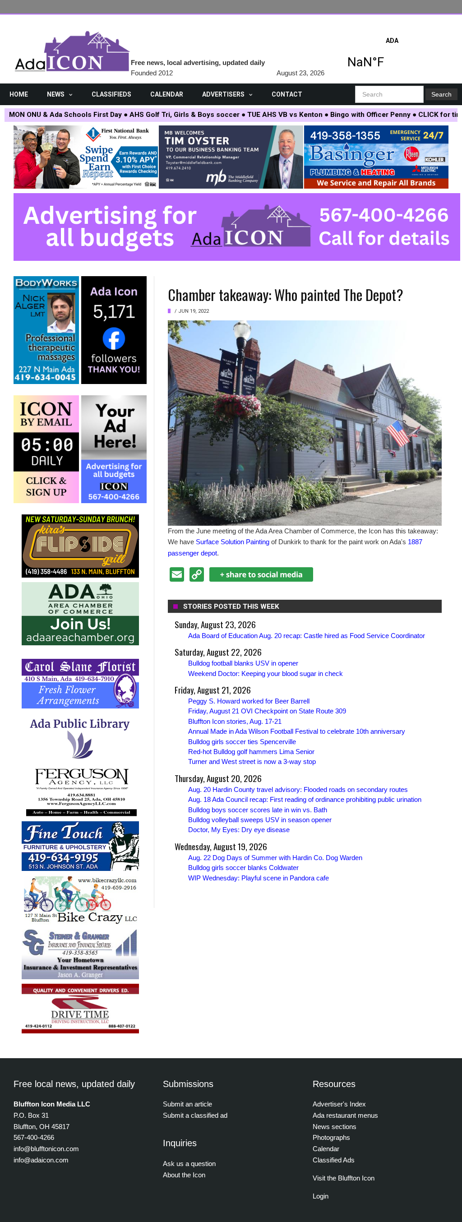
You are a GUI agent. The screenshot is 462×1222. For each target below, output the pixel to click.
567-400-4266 (34, 1137)
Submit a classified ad (195, 1115)
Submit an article (187, 1104)
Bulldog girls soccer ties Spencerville (242, 741)
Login (320, 1196)
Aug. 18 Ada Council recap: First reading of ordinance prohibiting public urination (304, 799)
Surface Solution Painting (232, 542)
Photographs (331, 1137)
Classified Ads (334, 1160)
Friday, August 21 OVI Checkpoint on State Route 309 (267, 711)
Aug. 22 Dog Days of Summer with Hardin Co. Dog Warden (275, 857)
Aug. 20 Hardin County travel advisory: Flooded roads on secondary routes (298, 789)
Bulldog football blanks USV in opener (243, 663)
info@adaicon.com (41, 1160)
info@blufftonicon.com (46, 1149)
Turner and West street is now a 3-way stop (252, 761)
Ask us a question (189, 1163)
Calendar (166, 94)
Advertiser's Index (339, 1104)
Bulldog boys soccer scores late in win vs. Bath (257, 810)
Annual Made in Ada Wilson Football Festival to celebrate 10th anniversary (296, 731)
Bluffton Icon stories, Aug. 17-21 (235, 721)
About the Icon (184, 1175)
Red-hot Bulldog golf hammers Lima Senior (251, 751)
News (56, 94)
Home (18, 94)
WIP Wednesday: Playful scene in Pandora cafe (258, 878)
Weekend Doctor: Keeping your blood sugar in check (265, 673)
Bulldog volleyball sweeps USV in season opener (260, 820)
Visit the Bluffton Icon (343, 1178)
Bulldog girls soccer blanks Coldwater (243, 867)
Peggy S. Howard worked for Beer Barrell (249, 701)
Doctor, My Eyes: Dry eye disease (239, 829)
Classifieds (111, 94)
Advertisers (223, 94)
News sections (334, 1126)
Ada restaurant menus (345, 1115)
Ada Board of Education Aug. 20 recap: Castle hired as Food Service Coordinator (306, 635)
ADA (392, 55)
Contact (287, 94)
